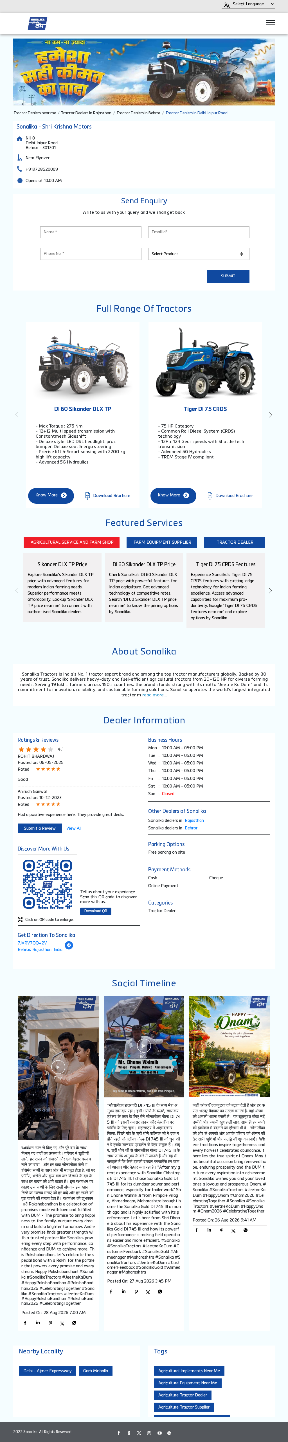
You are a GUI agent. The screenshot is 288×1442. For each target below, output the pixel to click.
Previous (17, 414)
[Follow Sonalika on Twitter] (138, 1432)
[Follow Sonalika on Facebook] (118, 1432)
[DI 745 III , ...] (144, 1047)
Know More (46, 495)
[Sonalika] (37, 23)
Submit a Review (40, 828)
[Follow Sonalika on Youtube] (159, 1432)
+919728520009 (42, 169)
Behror (191, 828)
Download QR (95, 911)
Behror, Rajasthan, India (40, 950)
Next (270, 414)
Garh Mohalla (95, 1371)
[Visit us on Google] (128, 1432)
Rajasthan (194, 820)
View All (73, 828)
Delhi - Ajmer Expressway (47, 1371)
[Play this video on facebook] (58, 1070)
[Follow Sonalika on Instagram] (149, 1432)
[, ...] (58, 1068)
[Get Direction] (68, 948)
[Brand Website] (169, 1432)
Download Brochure (111, 495)
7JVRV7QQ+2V (32, 943)
